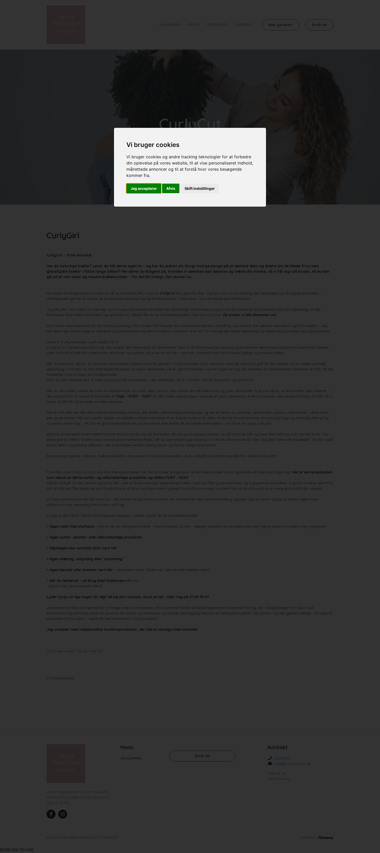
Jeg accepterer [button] (144, 188)
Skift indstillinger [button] (200, 188)
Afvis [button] (170, 188)
